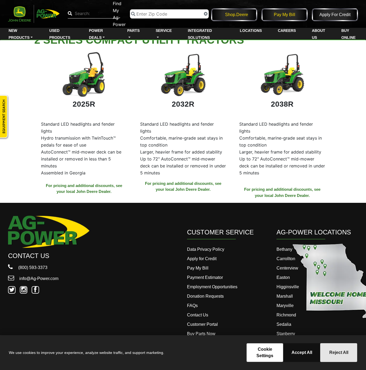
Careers (287, 30)
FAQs (192, 305)
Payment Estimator (205, 277)
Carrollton (286, 258)
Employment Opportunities (212, 287)
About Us (318, 34)
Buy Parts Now (201, 333)
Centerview (287, 268)
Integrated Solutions (200, 34)
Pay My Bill (284, 14)
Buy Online (348, 34)
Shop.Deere (236, 14)
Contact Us (197, 315)
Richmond (286, 315)
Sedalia (284, 324)
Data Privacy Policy (205, 249)
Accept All (302, 352)
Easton (283, 277)
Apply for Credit (334, 14)
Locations (251, 30)
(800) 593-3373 (32, 267)
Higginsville (288, 287)
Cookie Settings (264, 352)
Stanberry (286, 333)
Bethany (284, 249)
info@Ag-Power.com (38, 278)
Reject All (338, 352)
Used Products (59, 34)
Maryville (285, 305)
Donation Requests (205, 296)
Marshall (285, 296)
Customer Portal (202, 324)
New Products (19, 34)
